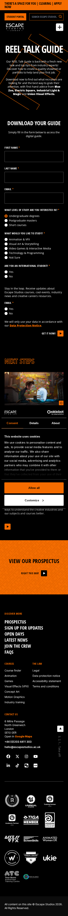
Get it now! (49, 333)
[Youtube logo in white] (35, 756)
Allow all (34, 487)
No (11, 276)
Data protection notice (46, 675)
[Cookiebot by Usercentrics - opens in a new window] (48, 412)
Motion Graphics (15, 696)
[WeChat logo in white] (26, 765)
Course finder (13, 670)
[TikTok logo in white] (17, 765)
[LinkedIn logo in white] (8, 765)
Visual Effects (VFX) (17, 686)
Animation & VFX (19, 239)
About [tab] (56, 423)
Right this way (30, 573)
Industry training (15, 702)
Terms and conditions (45, 686)
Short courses (17, 225)
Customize (32, 500)
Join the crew (18, 646)
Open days (14, 634)
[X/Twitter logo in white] (17, 756)
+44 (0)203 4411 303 (18, 741)
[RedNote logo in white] (35, 765)
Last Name (12, 168)
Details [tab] (34, 423)
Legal (35, 670)
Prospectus (15, 622)
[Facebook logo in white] (8, 756)
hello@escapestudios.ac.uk (22, 747)
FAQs (9, 652)
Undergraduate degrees (24, 216)
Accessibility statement (46, 681)
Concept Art (12, 691)
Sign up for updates (24, 628)
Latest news (16, 640)
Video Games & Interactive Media (30, 248)
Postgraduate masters (23, 220)
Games (9, 681)
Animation (11, 675)
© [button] (61, 403)
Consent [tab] (12, 423)
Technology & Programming (26, 253)
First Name (12, 147)
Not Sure (14, 257)
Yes (11, 272)
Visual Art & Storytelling (24, 244)
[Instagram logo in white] (26, 756)
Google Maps (23, 736)
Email (9, 189)
